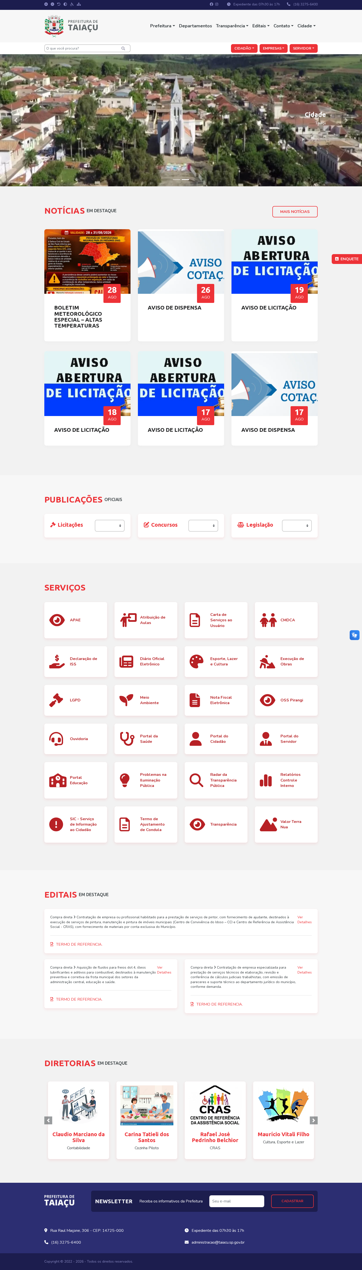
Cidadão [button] (242, 48)
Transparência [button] (230, 26)
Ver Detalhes (304, 919)
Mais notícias (295, 211)
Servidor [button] (302, 48)
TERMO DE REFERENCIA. (78, 944)
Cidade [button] (304, 26)
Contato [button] (282, 26)
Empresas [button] (272, 48)
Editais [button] (259, 26)
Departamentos (195, 26)
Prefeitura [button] (160, 26)
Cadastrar (292, 1201)
